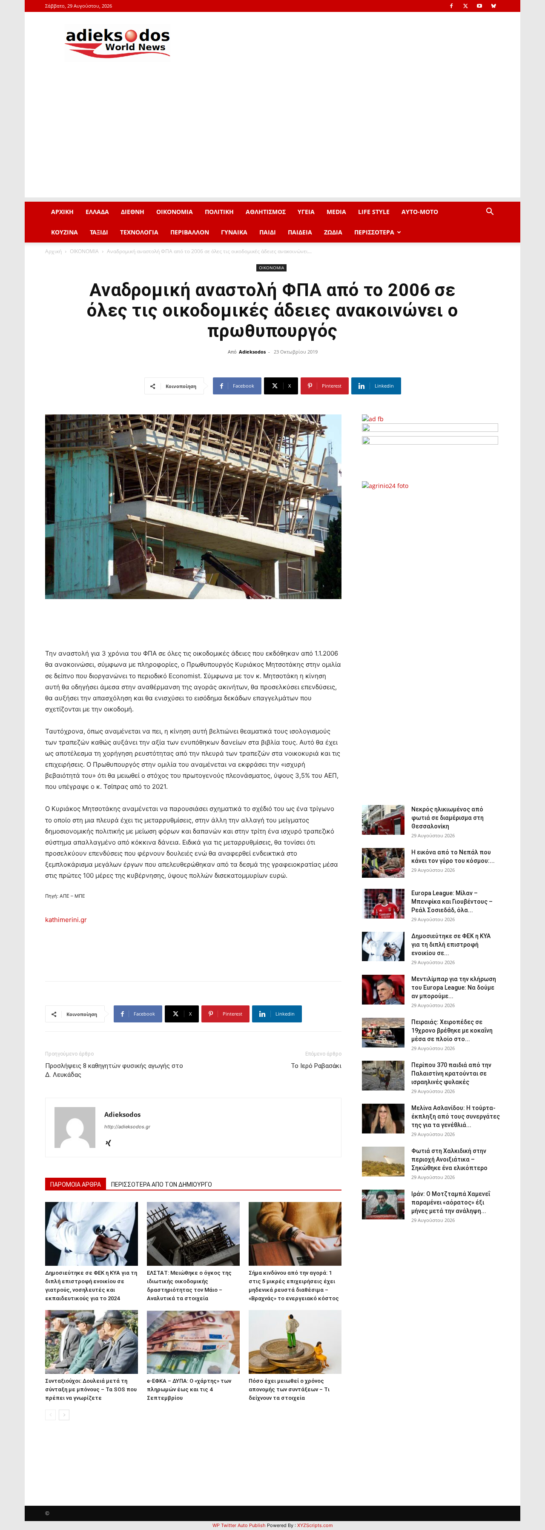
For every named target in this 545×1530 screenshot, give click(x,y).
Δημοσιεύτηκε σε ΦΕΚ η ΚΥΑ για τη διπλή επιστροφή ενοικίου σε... (450, 944)
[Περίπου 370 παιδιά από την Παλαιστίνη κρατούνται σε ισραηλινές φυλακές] (383, 1075)
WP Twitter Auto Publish (239, 1525)
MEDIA (336, 212)
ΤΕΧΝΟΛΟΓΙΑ (139, 232)
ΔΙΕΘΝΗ (132, 212)
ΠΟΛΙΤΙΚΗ (219, 212)
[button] (489, 212)
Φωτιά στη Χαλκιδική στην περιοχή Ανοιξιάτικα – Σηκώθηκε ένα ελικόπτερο (449, 1159)
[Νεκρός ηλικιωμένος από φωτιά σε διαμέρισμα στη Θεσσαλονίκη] (383, 820)
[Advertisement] (272, 137)
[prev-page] (50, 1415)
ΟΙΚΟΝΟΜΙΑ (174, 212)
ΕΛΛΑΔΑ (97, 212)
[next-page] (64, 1415)
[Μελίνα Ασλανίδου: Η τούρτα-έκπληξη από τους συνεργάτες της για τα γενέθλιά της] (383, 1118)
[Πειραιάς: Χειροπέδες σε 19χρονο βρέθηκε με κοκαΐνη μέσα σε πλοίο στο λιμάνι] (383, 1033)
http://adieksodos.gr (127, 1127)
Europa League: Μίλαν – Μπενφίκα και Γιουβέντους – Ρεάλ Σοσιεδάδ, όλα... (452, 901)
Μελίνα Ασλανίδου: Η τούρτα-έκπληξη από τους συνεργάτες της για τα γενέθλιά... (455, 1116)
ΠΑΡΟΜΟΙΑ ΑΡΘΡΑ (75, 1184)
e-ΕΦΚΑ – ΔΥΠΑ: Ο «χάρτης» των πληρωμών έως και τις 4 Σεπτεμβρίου (189, 1389)
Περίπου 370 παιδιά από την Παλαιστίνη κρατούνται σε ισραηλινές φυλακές (451, 1073)
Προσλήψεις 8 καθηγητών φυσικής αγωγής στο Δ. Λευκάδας (114, 1070)
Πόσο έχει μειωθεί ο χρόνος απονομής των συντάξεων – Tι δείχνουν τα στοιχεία (289, 1389)
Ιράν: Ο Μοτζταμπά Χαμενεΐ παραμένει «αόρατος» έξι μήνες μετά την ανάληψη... (450, 1202)
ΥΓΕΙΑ (306, 212)
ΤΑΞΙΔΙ (99, 232)
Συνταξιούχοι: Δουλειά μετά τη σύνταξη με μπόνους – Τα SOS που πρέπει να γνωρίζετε (91, 1389)
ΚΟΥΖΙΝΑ (64, 232)
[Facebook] (451, 6)
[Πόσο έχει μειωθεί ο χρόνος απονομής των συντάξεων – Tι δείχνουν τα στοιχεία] (295, 1342)
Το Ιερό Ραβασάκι (316, 1066)
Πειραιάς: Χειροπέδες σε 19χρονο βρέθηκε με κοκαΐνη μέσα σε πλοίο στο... (452, 1030)
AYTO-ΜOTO (420, 212)
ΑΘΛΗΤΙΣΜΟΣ (266, 212)
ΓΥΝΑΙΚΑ (234, 232)
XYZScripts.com (315, 1525)
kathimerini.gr (66, 920)
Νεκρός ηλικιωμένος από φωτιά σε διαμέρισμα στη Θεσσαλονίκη (447, 818)
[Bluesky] (493, 6)
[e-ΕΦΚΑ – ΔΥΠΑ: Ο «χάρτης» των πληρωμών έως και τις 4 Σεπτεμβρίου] (193, 1342)
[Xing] (111, 1144)
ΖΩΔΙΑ (333, 232)
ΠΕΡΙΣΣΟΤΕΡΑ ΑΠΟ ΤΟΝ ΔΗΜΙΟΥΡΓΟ (161, 1184)
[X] (465, 6)
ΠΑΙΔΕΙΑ (300, 232)
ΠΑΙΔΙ (267, 232)
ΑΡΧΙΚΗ (62, 212)
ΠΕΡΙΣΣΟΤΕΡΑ (374, 232)
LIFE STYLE (374, 212)
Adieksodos (252, 351)
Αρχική (53, 251)
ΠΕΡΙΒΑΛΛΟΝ (189, 232)
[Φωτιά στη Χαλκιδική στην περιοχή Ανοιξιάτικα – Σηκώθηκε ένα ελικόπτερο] (383, 1161)
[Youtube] (479, 6)
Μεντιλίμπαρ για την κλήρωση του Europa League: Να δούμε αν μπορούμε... (453, 987)
